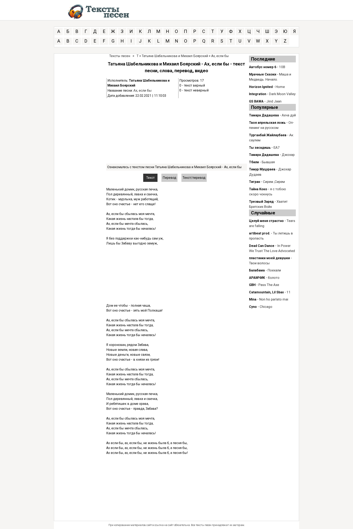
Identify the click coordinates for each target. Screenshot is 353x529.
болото (273, 278)
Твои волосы (259, 263)
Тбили (254, 162)
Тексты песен (119, 56)
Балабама (257, 270)
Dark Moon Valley (282, 94)
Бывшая (268, 162)
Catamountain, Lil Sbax (266, 292)
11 (289, 292)
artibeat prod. (259, 233)
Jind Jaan (274, 101)
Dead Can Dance (261, 246)
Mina (252, 299)
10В (282, 67)
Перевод (169, 178)
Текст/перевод (194, 178)
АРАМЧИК (257, 278)
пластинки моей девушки (269, 258)
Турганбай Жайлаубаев (267, 135)
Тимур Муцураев (262, 169)
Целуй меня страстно (266, 221)
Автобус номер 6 (262, 67)
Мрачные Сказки (262, 74)
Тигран (254, 182)
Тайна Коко (258, 189)
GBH (252, 285)
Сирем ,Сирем (274, 182)
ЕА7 (277, 147)
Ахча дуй (289, 115)
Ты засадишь (260, 148)
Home (280, 87)
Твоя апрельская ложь (267, 123)
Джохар (288, 155)
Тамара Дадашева (264, 115)
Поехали (274, 270)
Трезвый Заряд (261, 202)
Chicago (266, 307)
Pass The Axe (268, 285)
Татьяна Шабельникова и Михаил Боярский (175, 56)
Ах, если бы (220, 56)
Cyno (253, 307)
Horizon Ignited (261, 87)
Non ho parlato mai (273, 299)
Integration (257, 94)
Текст (150, 178)
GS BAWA (256, 101)
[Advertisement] (176, 131)
